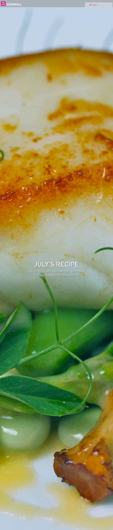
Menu (94, 5)
